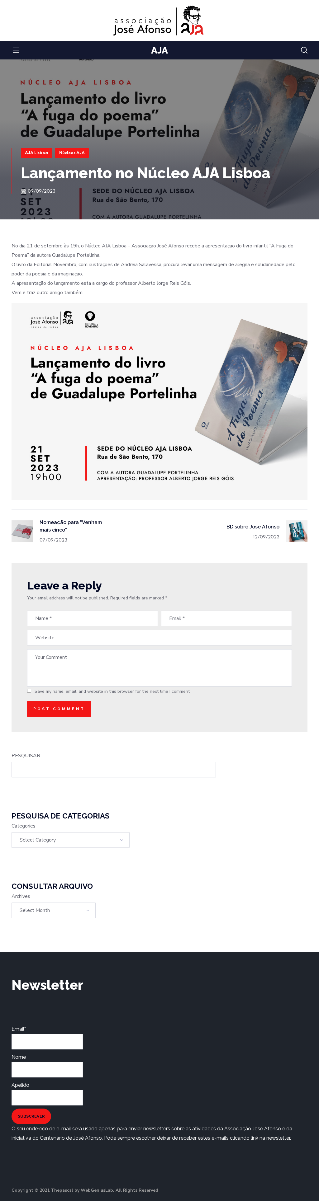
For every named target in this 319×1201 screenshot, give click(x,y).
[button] (304, 50)
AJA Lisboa (36, 153)
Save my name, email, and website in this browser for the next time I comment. (113, 691)
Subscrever (31, 1116)
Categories (24, 826)
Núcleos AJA (72, 153)
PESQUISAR (26, 755)
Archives (21, 896)
